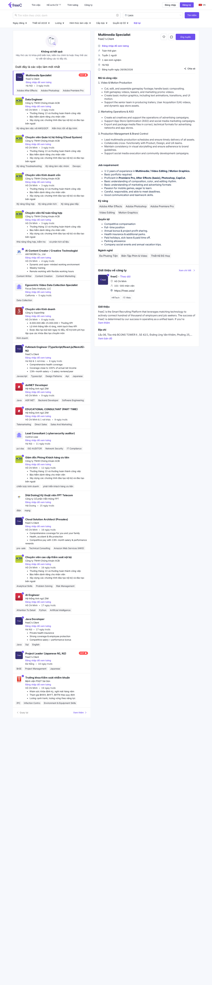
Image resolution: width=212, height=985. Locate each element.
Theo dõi (124, 276)
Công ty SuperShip (35, 312)
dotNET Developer (36, 385)
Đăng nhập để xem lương (39, 82)
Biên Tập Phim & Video (134, 255)
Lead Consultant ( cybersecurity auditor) (50, 433)
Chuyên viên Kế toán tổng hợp (43, 212)
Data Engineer (34, 99)
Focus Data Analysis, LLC (38, 288)
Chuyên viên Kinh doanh (40, 309)
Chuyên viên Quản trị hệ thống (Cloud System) (53, 137)
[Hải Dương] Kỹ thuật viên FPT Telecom (49, 495)
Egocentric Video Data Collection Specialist (51, 285)
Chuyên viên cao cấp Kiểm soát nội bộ (48, 557)
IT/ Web (127, 297)
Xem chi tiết (185, 270)
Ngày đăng (18, 23)
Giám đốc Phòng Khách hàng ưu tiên (47, 457)
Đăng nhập (170, 5)
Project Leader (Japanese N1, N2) (45, 653)
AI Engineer (32, 595)
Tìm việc (36, 5)
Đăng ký (187, 5)
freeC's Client (32, 78)
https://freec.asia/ (124, 290)
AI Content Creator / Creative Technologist (51, 250)
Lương (58, 23)
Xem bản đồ (105, 338)
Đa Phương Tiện (108, 255)
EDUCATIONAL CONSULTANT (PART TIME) (51, 409)
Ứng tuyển (185, 37)
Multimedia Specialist (39, 75)
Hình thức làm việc (79, 23)
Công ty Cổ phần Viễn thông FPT (42, 498)
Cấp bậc (100, 23)
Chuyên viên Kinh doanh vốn (43, 175)
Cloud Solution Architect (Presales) (46, 519)
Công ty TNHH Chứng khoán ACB (42, 103)
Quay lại (24, 712)
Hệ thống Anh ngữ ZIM (37, 388)
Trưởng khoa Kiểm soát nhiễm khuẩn (47, 677)
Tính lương (72, 5)
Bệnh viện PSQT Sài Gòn (37, 681)
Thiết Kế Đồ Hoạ (160, 255)
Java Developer (35, 619)
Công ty (88, 5)
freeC (114, 276)
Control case (31, 436)
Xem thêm (78, 712)
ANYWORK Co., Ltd (35, 254)
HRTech (116, 297)
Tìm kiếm (191, 15)
